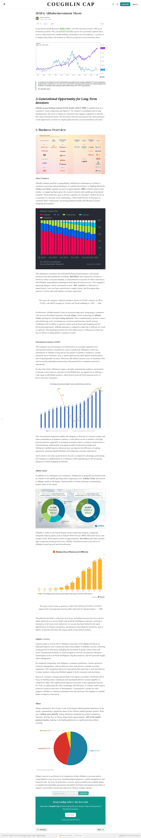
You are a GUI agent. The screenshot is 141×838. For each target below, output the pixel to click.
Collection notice (40, 835)
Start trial (70, 815)
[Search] (113, 4)
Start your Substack (66, 835)
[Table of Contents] (2, 419)
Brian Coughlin (44, 17)
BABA (65, 29)
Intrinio (25, 835)
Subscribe (125, 4)
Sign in (135, 4)
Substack (121, 835)
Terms (34, 835)
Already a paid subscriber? (71, 820)
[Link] (32, 100)
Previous (43, 830)
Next (99, 830)
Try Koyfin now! (44, 88)
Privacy (29, 835)
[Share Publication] (117, 4)
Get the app (78, 835)
